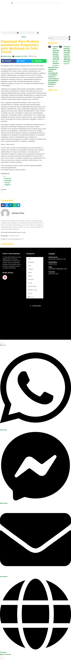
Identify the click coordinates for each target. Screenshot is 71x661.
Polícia (30, 272)
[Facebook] (5, 277)
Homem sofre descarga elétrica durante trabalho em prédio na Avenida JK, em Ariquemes (57, 55)
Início (29, 258)
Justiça (30, 283)
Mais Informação (5, 654)
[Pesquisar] (69, 38)
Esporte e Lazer (32, 289)
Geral (29, 265)
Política (23, 37)
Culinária (30, 269)
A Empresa (31, 262)
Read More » (56, 65)
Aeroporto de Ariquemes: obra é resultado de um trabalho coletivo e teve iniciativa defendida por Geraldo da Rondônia (53, 75)
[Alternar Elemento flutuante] (1, 657)
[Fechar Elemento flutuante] (1, 343)
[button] (18, 32)
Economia (30, 279)
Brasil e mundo (32, 286)
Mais (29, 296)
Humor (30, 293)
